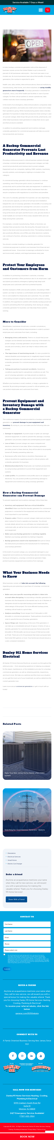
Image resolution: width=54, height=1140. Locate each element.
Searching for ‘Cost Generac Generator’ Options (25, 830)
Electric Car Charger (15, 864)
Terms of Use (41, 1129)
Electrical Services (14, 857)
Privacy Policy (26, 962)
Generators (12, 853)
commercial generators (24, 686)
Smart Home (12, 860)
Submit (7, 969)
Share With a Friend (16, 899)
